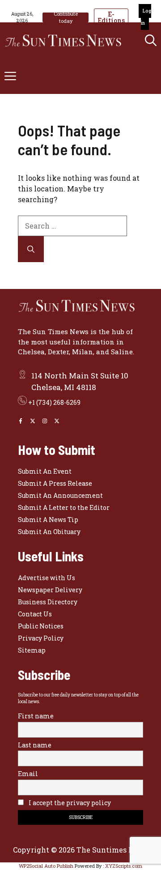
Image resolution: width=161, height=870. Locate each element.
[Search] (31, 249)
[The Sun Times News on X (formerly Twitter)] (56, 421)
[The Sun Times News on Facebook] (20, 421)
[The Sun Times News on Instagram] (44, 421)
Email (28, 773)
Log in (146, 17)
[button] (150, 40)
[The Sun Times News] (67, 40)
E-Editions (111, 17)
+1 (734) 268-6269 (54, 402)
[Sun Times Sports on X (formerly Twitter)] (32, 421)
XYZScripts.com (123, 865)
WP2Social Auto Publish (46, 865)
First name (36, 716)
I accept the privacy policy (69, 802)
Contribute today (66, 17)
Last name (34, 745)
